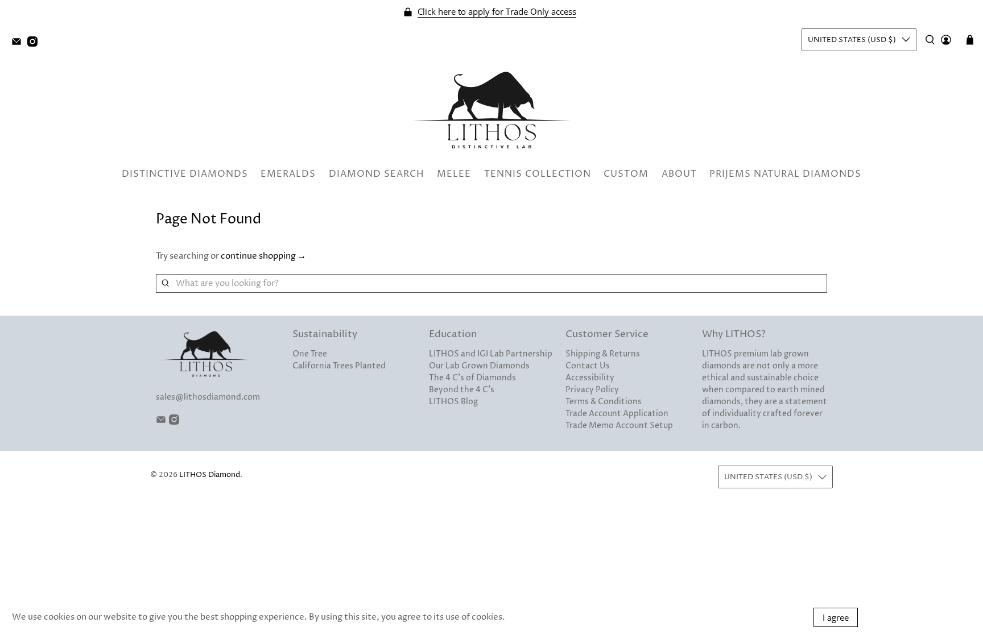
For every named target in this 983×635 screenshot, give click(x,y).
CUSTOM (626, 174)
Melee (454, 174)
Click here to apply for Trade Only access (497, 11)
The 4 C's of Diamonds (472, 377)
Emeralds (288, 174)
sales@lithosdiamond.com (208, 397)
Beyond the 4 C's (461, 389)
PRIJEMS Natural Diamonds (785, 174)
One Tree (309, 353)
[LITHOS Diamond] (491, 110)
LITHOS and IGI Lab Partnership (490, 353)
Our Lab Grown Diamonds (479, 365)
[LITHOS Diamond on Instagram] (35, 44)
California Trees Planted (339, 365)
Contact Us (587, 365)
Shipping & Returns (602, 353)
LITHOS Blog (453, 401)
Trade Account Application (616, 413)
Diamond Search (376, 174)
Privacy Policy (592, 389)
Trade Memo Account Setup (619, 425)
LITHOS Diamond (209, 475)
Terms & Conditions (603, 401)
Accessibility (589, 377)
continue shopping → (263, 256)
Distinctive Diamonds (185, 174)
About (679, 174)
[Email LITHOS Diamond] (19, 44)
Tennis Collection (537, 174)
